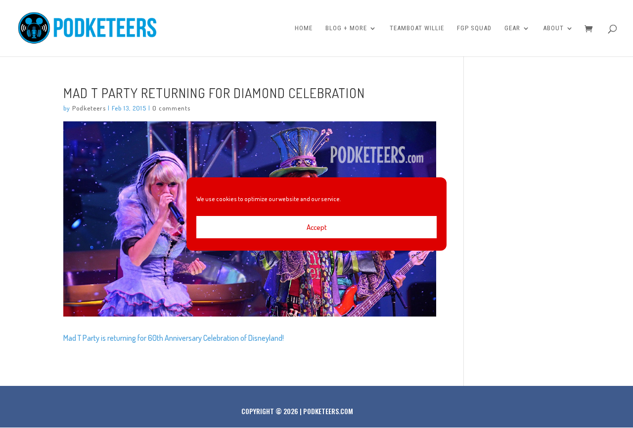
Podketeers (89, 108)
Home (304, 28)
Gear (512, 28)
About (553, 28)
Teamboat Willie (417, 28)
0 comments (171, 108)
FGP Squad (474, 28)
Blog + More (346, 28)
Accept (317, 227)
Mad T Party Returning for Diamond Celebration (214, 92)
